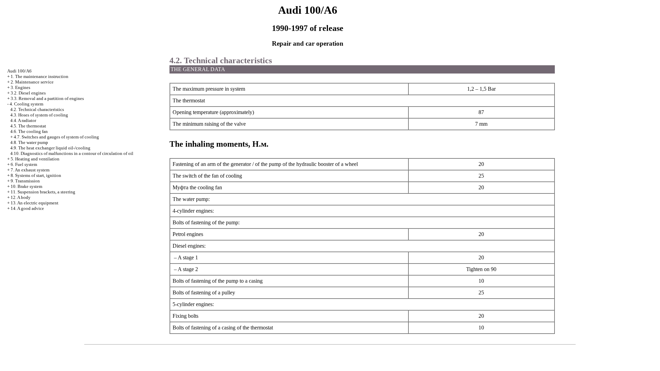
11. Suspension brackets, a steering (43, 191)
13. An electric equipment (34, 202)
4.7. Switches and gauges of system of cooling (56, 136)
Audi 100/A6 (19, 71)
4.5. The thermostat (28, 125)
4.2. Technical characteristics (37, 109)
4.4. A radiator (23, 120)
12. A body (21, 197)
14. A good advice (27, 208)
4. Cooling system (26, 103)
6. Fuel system (24, 164)
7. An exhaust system (30, 169)
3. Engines (20, 87)
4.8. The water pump (29, 142)
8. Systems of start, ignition (36, 175)
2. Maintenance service (32, 82)
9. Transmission (25, 180)
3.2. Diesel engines (28, 92)
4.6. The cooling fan (29, 131)
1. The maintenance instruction (39, 76)
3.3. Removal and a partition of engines (47, 98)
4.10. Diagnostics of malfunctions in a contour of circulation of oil (71, 153)
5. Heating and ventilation (35, 158)
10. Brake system (26, 186)
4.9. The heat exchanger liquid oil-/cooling (50, 147)
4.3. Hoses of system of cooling (39, 114)
